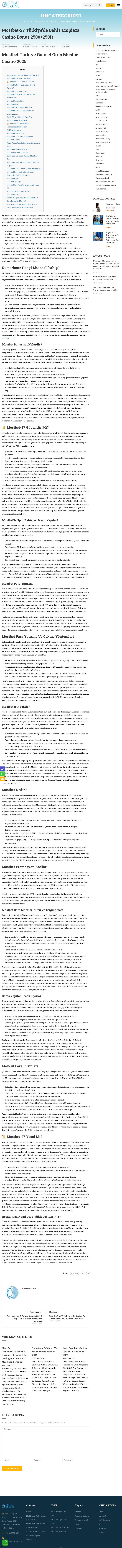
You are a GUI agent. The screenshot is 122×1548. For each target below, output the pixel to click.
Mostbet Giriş (13, 178)
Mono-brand (101, 120)
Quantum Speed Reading (33, 1537)
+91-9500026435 (12, 1533)
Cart (77, 1524)
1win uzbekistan (103, 57)
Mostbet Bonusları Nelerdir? (19, 78)
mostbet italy (101, 135)
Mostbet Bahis (13, 194)
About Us (103, 1516)
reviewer (100, 163)
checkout (79, 1528)
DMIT (98, 95)
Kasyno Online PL (104, 106)
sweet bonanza (102, 171)
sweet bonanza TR (104, 174)
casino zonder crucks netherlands (105, 90)
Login (110, 5)
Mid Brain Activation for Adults (36, 1518)
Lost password (81, 1520)
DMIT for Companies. (60, 1527)
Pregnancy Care (113, 204)
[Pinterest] (82, 1273)
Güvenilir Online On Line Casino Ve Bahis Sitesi (104, 277)
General (99, 103)
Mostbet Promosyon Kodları (19, 107)
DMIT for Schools (58, 1531)
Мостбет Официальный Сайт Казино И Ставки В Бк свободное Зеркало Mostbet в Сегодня (14, 1355)
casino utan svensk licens (107, 86)
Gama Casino (101, 99)
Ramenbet (100, 153)
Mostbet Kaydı (13, 139)
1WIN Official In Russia (106, 50)
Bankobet (100, 71)
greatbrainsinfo (9, 47)
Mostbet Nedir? (13, 104)
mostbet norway (103, 138)
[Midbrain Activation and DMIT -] (11, 4)
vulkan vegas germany (106, 185)
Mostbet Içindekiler (15, 101)
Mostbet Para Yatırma (16, 91)
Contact (102, 1528)
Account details (82, 1516)
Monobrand (101, 124)
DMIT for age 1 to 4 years (59, 1513)
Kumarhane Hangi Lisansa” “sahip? (23, 75)
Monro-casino (102, 131)
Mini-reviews (102, 117)
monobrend (101, 128)
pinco (98, 146)
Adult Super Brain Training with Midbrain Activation (112, 220)
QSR (97, 149)
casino (99, 79)
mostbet (5, 338)
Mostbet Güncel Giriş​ (16, 133)
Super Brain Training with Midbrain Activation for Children (112, 237)
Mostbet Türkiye (14, 181)
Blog (98, 75)
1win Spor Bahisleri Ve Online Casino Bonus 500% (44, 1352)
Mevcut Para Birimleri (17, 120)
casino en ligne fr (104, 82)
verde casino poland (105, 181)
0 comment (65, 47)
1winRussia (101, 61)
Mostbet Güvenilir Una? (17, 149)
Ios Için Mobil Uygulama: (18, 191)
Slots (98, 167)
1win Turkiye (102, 54)
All (97, 64)
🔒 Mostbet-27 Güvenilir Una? (20, 81)
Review (99, 156)
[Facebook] (72, 1273)
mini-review (101, 113)
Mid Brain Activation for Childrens (36, 1525)
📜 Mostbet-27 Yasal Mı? (18, 123)
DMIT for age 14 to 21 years (60, 1521)
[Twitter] (77, 1273)
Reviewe (99, 160)
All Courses (104, 1520)
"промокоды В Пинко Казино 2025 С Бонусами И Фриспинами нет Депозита (24, 1318)
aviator (99, 68)
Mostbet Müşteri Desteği (17, 152)
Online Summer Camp (36, 1531)
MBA (98, 110)
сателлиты (101, 189)
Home (26, 21)
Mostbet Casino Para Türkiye (20, 136)
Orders (78, 1511)
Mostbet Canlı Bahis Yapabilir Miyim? (24, 168)
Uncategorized (39, 21)
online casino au (103, 142)
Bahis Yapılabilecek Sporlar (19, 117)
